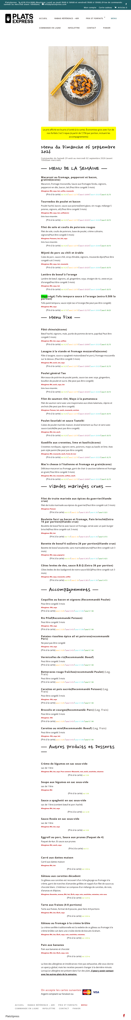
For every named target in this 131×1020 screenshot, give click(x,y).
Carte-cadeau (105, 8)
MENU (114, 18)
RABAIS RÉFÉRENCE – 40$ (66, 18)
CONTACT (91, 28)
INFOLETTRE (74, 28)
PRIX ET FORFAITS (94, 18)
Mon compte (90, 8)
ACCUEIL (43, 18)
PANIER (106, 28)
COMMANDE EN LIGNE (50, 28)
